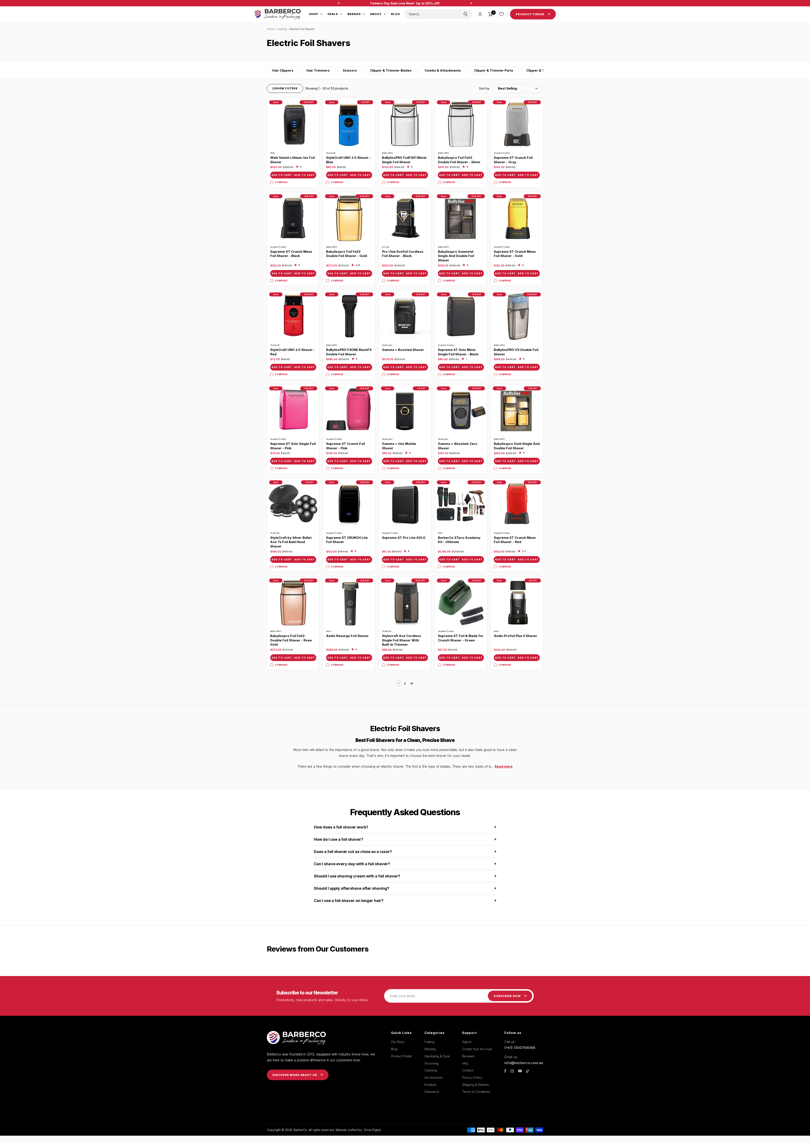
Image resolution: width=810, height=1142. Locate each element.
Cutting (282, 29)
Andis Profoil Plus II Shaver (515, 636)
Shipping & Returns (475, 1085)
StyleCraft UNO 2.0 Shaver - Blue (348, 160)
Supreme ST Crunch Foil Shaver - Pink (345, 446)
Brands (353, 14)
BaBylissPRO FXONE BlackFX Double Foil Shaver (349, 352)
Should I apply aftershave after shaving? (351, 888)
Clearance (431, 1092)
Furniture (430, 1085)
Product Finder (401, 1056)
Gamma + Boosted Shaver (403, 350)
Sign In (466, 1042)
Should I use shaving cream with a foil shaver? (357, 876)
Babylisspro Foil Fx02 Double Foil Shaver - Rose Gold (291, 640)
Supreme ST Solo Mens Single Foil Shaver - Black (458, 352)
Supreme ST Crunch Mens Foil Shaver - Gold (515, 254)
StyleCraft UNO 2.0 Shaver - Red (292, 352)
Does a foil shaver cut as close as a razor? (353, 851)
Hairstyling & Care (437, 1056)
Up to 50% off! (428, 3)
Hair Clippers (282, 70)
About (376, 14)
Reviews (468, 1056)
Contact (467, 1070)
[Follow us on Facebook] (505, 1071)
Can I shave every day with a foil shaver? (352, 864)
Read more (504, 766)
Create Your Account (477, 1049)
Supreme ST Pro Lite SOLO (403, 538)
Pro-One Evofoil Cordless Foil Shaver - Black (402, 254)
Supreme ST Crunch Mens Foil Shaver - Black (291, 254)
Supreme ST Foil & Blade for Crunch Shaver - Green (460, 638)
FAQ (465, 1063)
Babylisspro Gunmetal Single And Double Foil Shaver (456, 256)
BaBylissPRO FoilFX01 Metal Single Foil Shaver (404, 160)
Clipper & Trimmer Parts (493, 70)
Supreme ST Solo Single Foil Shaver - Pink (293, 446)
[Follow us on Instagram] (512, 1071)
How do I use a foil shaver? (338, 839)
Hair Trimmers (318, 70)
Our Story (397, 1042)
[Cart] (490, 14)
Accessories (433, 1077)
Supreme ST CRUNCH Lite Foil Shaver (347, 540)
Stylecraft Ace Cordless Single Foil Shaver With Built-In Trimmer (401, 640)
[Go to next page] (411, 683)
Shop (313, 14)
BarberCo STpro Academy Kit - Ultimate (459, 540)
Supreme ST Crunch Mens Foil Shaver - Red (515, 540)
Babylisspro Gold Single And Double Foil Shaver (517, 446)
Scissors (350, 70)
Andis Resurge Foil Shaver (347, 636)
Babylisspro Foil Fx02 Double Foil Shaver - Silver (459, 160)
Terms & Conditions (476, 1092)
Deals (333, 14)
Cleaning (430, 1070)
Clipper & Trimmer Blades (391, 70)
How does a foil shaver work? (341, 827)
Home (270, 29)
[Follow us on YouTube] (520, 1071)
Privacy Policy (472, 1077)
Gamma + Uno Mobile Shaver (399, 446)
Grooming (431, 1063)
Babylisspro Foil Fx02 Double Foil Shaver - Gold (346, 254)
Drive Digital (372, 1130)
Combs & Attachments (443, 70)
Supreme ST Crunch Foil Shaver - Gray (513, 160)
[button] (511, 88)
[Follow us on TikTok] (527, 1071)
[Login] (480, 14)
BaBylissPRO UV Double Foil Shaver (516, 352)
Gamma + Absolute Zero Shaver (457, 446)
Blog (395, 14)
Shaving (430, 1049)
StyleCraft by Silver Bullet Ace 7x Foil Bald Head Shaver (291, 542)
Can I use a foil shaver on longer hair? (348, 900)
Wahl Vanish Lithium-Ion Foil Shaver (292, 160)
